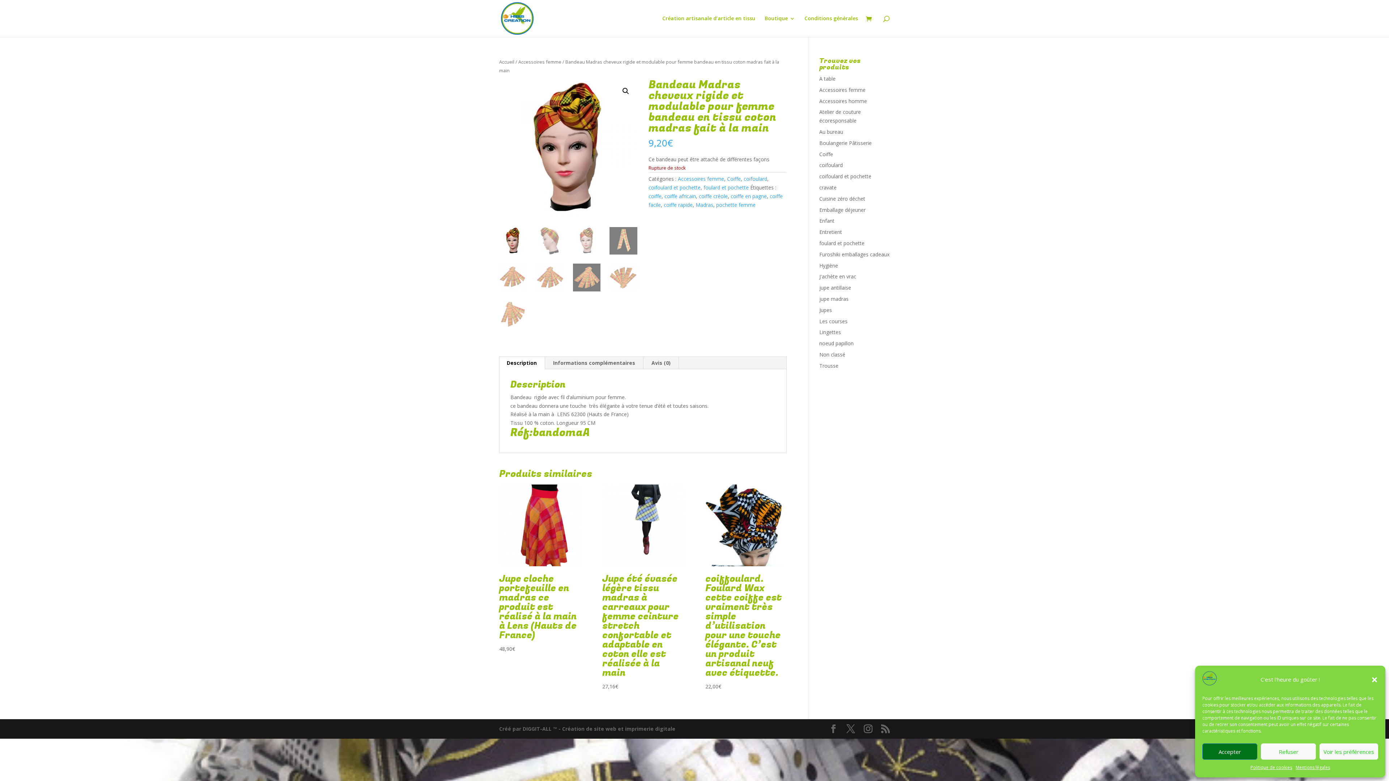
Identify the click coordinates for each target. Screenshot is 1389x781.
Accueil (506, 62)
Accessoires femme (539, 62)
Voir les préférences (1349, 751)
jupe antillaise (835, 287)
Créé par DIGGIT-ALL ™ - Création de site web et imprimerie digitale (587, 728)
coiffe (655, 196)
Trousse (828, 365)
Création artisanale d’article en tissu (708, 19)
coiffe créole (713, 196)
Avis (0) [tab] (661, 362)
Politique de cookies (1271, 767)
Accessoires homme (843, 101)
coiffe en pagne (749, 196)
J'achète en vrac (837, 276)
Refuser (1289, 751)
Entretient (830, 232)
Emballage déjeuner (842, 209)
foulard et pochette (726, 187)
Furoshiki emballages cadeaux (854, 254)
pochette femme (736, 204)
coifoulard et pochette (675, 187)
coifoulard (755, 178)
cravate (828, 187)
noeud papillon (836, 343)
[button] (1374, 679)
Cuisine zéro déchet (842, 198)
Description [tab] (522, 362)
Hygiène (828, 265)
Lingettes (830, 332)
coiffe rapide (678, 204)
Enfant (826, 220)
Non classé (832, 354)
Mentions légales (1313, 767)
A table (827, 78)
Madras (704, 204)
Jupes (825, 310)
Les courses (833, 321)
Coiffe (734, 178)
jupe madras (834, 298)
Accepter (1230, 751)
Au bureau (831, 131)
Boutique (776, 19)
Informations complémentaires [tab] (594, 362)
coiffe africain (680, 196)
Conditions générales (831, 19)
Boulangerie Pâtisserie (845, 143)
